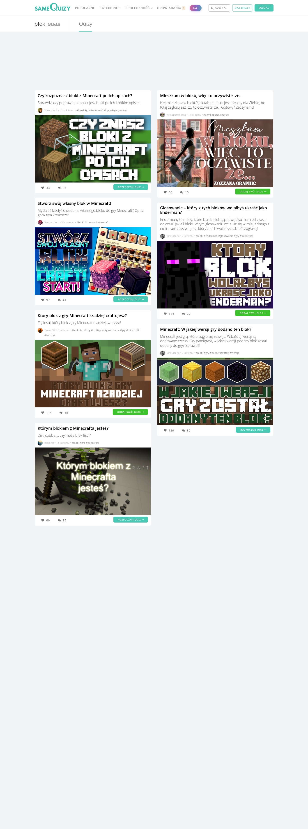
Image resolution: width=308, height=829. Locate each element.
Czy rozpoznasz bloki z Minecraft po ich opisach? (85, 95)
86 (189, 430)
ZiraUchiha (173, 236)
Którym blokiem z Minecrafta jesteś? (73, 428)
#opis (107, 110)
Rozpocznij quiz (130, 187)
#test (226, 352)
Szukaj (221, 8)
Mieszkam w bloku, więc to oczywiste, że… (201, 95)
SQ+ (196, 7)
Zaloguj (242, 8)
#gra (83, 442)
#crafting (85, 330)
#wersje (234, 352)
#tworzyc (49, 335)
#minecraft (97, 110)
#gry (88, 110)
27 (189, 314)
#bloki (80, 110)
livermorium (51, 222)
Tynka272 (49, 330)
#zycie (225, 114)
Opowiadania (171, 8)
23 (64, 188)
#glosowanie (112, 330)
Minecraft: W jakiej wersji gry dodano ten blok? (205, 329)
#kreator (90, 222)
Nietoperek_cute (176, 114)
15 (66, 413)
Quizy (85, 23)
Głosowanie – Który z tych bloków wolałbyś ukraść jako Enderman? (213, 210)
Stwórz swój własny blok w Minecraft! (74, 203)
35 (64, 520)
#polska (216, 114)
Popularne (85, 8)
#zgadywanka (119, 110)
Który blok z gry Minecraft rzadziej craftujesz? (82, 315)
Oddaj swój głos (129, 411)
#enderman (211, 236)
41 (64, 300)
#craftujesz (98, 330)
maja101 (49, 442)
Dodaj (264, 7)
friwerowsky (51, 110)
